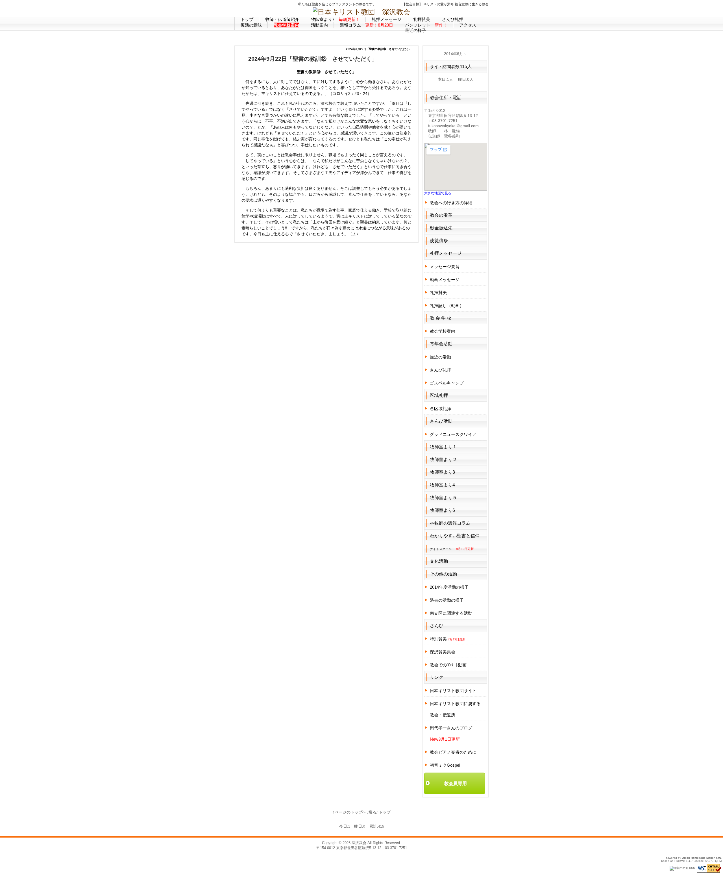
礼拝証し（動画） (447, 305)
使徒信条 (439, 240)
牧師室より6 (442, 510)
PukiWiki (679, 860)
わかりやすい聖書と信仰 (455, 535)
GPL (710, 860)
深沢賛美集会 (442, 651)
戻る (372, 812)
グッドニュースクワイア (453, 434)
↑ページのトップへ (349, 812)
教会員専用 (455, 783)
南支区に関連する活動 (451, 613)
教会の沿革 (441, 215)
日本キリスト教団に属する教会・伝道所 (455, 709)
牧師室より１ (443, 446)
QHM (718, 860)
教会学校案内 (442, 331)
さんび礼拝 (440, 370)
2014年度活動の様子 (449, 587)
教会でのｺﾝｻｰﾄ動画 (448, 664)
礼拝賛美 (438, 292)
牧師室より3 (442, 472)
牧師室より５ (443, 497)
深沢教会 (359, 843)
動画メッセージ (445, 279)
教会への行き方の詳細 (451, 202)
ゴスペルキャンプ (447, 383)
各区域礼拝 (440, 408)
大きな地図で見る (437, 193)
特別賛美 (447, 638)
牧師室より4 (442, 484)
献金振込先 (441, 227)
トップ (385, 812)
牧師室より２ (443, 459)
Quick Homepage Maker (698, 857)
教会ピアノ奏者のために (453, 752)
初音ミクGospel (445, 765)
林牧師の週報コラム (450, 523)
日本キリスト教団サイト (453, 690)
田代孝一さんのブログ (451, 727)
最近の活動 (440, 357)
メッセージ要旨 (445, 266)
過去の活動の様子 (447, 600)
